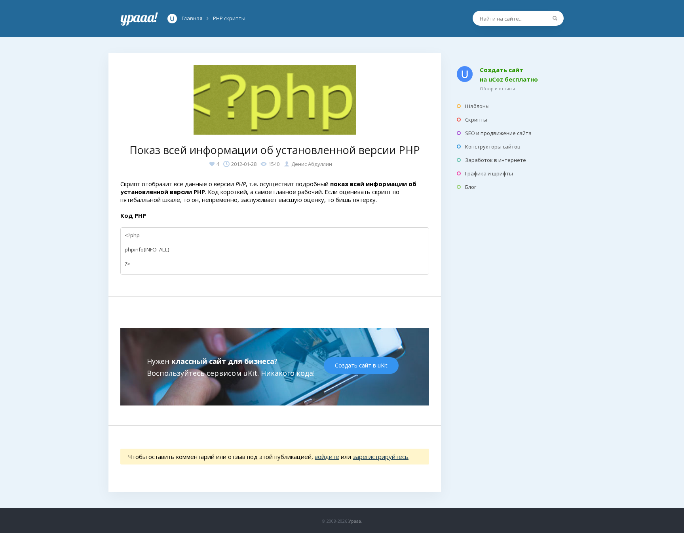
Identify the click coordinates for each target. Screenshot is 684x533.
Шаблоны (477, 106)
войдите (327, 457)
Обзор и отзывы (497, 88)
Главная (139, 18)
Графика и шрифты (489, 173)
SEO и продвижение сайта (498, 133)
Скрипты (476, 119)
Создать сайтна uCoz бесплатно (509, 74)
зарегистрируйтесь (380, 457)
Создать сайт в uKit (361, 365)
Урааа (354, 521)
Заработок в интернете (495, 160)
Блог (470, 186)
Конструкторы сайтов (493, 146)
